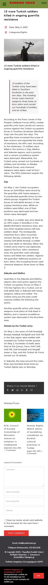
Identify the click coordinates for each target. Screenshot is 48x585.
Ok (38, 576)
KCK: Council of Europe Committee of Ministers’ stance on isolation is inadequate (12, 435)
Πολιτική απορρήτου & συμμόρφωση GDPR (24, 562)
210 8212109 (34, 547)
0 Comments (11, 450)
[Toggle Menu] (4, 4)
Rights (24, 32)
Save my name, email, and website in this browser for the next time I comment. (23, 523)
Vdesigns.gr (29, 557)
